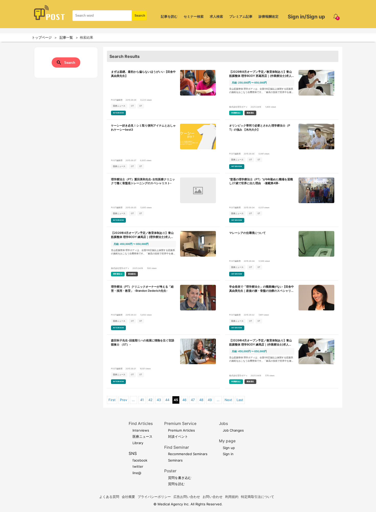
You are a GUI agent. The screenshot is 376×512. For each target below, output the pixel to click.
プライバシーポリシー (154, 497)
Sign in (228, 454)
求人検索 (216, 16)
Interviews (140, 430)
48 (201, 400)
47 (193, 400)
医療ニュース (142, 436)
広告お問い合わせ (186, 497)
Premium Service (180, 423)
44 (167, 400)
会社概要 (128, 497)
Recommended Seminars (187, 454)
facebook (139, 460)
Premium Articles (181, 430)
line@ (136, 473)
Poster (170, 470)
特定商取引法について (257, 497)
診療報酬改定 (269, 16)
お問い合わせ (213, 497)
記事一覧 (66, 37)
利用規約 (231, 497)
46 (184, 400)
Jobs (223, 423)
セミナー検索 (194, 16)
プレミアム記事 (240, 16)
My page (227, 440)
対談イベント (178, 436)
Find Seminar (176, 447)
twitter (137, 466)
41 (142, 400)
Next (228, 400)
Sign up (229, 448)
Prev (123, 400)
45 (176, 400)
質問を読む (176, 484)
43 (159, 400)
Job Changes (233, 430)
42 (150, 400)
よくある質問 (109, 497)
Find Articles (141, 423)
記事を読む (169, 16)
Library (137, 443)
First (112, 400)
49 (210, 400)
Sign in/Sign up (306, 17)
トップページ (42, 37)
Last (240, 400)
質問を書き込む (179, 478)
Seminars (175, 460)
